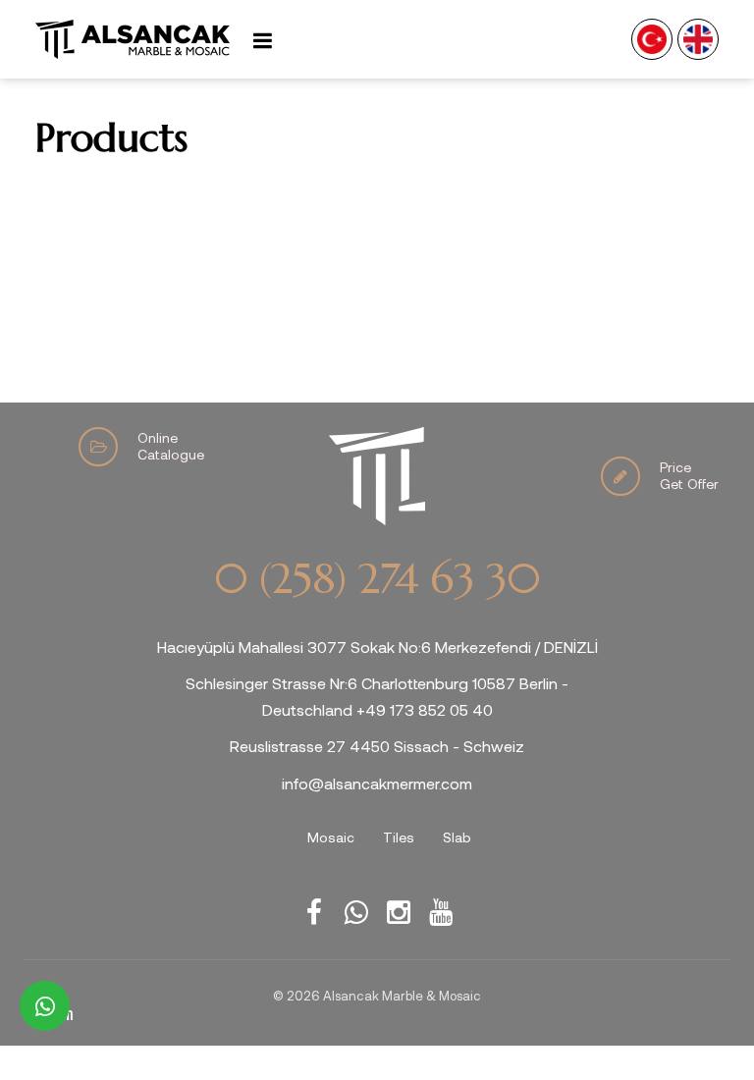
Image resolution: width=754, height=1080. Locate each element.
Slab (457, 837)
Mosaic (330, 837)
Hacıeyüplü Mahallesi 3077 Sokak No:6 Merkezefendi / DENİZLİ (377, 646)
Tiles (398, 837)
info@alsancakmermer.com (377, 783)
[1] (262, 39)
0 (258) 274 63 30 (377, 579)
